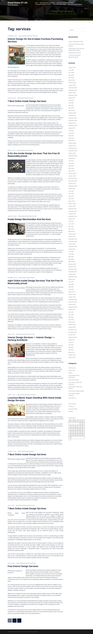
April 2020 (71, 259)
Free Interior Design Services (23, 566)
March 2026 (71, 80)
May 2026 (71, 75)
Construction (71, 370)
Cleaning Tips (72, 368)
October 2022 (72, 183)
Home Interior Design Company (75, 4)
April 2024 (71, 138)
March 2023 (71, 171)
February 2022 (72, 203)
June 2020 (71, 254)
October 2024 (72, 123)
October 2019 (72, 274)
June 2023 (71, 163)
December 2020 (72, 239)
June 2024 (71, 133)
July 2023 (71, 160)
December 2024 (72, 118)
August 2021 (71, 218)
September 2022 (72, 186)
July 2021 (70, 221)
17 (69, 432)
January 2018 (71, 327)
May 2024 (71, 135)
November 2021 (72, 211)
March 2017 (71, 352)
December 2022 (72, 178)
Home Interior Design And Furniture (43, 4)
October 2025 (72, 92)
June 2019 (71, 284)
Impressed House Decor (74, 52)
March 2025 (71, 110)
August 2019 (71, 279)
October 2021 (72, 213)
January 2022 (72, 206)
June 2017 (71, 344)
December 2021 (72, 208)
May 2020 (71, 256)
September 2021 (72, 216)
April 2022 (71, 198)
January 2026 (72, 85)
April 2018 (71, 319)
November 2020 (72, 241)
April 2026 (71, 77)
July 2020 (71, 251)
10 (69, 429)
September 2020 (72, 246)
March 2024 (71, 140)
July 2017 (70, 342)
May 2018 (71, 317)
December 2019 (72, 269)
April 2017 (71, 350)
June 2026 (71, 72)
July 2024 (71, 130)
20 (76, 432)
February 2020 (72, 264)
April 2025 (71, 108)
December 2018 (72, 299)
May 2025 (71, 105)
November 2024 (72, 120)
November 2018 (72, 302)
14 (79, 429)
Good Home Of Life (17, 2)
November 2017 (72, 332)
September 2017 (72, 337)
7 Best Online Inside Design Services (27, 101)
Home (36, 2)
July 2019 (70, 281)
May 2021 (71, 226)
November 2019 (72, 271)
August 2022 (71, 188)
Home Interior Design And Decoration (65, 2)
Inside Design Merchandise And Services (29, 219)
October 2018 (72, 304)
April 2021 (71, 229)
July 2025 (71, 100)
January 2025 (72, 115)
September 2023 (72, 155)
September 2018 (72, 307)
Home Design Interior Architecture (47, 2)
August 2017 (71, 339)
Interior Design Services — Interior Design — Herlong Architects (31, 338)
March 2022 (71, 201)
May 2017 (70, 347)
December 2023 (72, 148)
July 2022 (71, 191)
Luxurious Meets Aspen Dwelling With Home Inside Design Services (34, 399)
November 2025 (72, 90)
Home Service (72, 398)
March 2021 (71, 231)
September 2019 (72, 276)
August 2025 (71, 98)
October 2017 (72, 334)
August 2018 (71, 309)
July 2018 (70, 312)
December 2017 (72, 329)
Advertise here (72, 404)
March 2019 (71, 292)
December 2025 (72, 87)
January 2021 (71, 236)
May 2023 (71, 166)
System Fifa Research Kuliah (75, 41)
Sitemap (70, 411)
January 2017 (71, 357)
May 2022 (71, 196)
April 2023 (71, 168)
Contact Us (71, 406)
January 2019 (71, 297)
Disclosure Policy (72, 409)
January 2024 (72, 145)
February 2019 (72, 294)
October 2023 (72, 153)
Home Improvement (73, 379)
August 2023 (71, 158)
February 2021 (72, 234)
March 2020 (71, 261)
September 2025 (72, 95)
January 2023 (72, 176)
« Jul (69, 440)
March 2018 (71, 322)
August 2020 (71, 249)
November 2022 (72, 181)
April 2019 (71, 289)
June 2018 (71, 314)
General (70, 373)
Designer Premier (37, 521)
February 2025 (72, 113)
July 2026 (71, 70)
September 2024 (72, 125)
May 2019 (71, 287)
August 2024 (71, 128)
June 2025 (71, 102)
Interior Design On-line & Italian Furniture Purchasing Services (35, 40)
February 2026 (72, 82)
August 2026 (71, 67)
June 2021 (71, 223)
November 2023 (72, 150)
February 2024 (72, 143)
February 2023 (72, 173)
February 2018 (72, 324)
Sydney (35, 631)
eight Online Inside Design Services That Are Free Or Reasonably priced (35, 282)
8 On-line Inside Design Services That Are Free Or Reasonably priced (34, 154)
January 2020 (72, 266)
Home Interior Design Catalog (59, 4)
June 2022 (71, 193)
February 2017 (72, 355)
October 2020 (72, 244)
